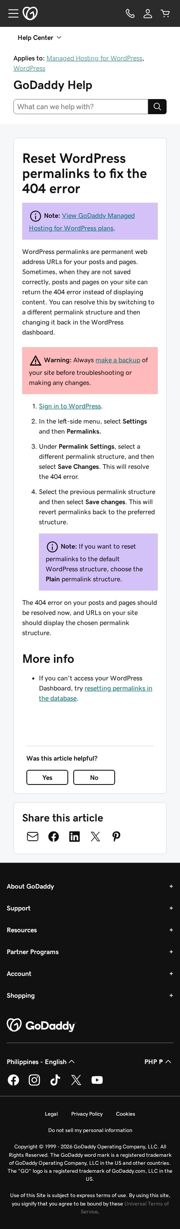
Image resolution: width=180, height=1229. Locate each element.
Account (19, 973)
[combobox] (80, 106)
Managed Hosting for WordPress (94, 58)
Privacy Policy (87, 1114)
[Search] (157, 106)
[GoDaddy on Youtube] (97, 1084)
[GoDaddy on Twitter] (76, 1084)
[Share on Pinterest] (116, 836)
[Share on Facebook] (53, 836)
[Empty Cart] (165, 13)
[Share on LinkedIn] (74, 836)
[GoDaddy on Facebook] (13, 1084)
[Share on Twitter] (95, 836)
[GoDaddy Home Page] (41, 1025)
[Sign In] (148, 13)
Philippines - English (37, 1061)
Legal (51, 1114)
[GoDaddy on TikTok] (55, 1084)
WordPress (29, 68)
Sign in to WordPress (70, 406)
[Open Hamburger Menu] (10, 13)
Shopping (21, 995)
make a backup (117, 359)
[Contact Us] (130, 13)
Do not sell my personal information (90, 1130)
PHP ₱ (153, 1061)
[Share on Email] (32, 836)
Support (19, 908)
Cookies (125, 1114)
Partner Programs (33, 951)
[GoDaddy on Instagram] (34, 1084)
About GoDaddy (30, 886)
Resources (22, 929)
